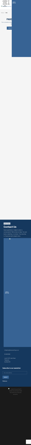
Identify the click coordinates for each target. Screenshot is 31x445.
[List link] (15, 350)
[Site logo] (6, 6)
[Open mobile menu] (29, 7)
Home (2, 12)
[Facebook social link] (3, 383)
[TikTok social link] (5, 383)
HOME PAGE (10, 28)
